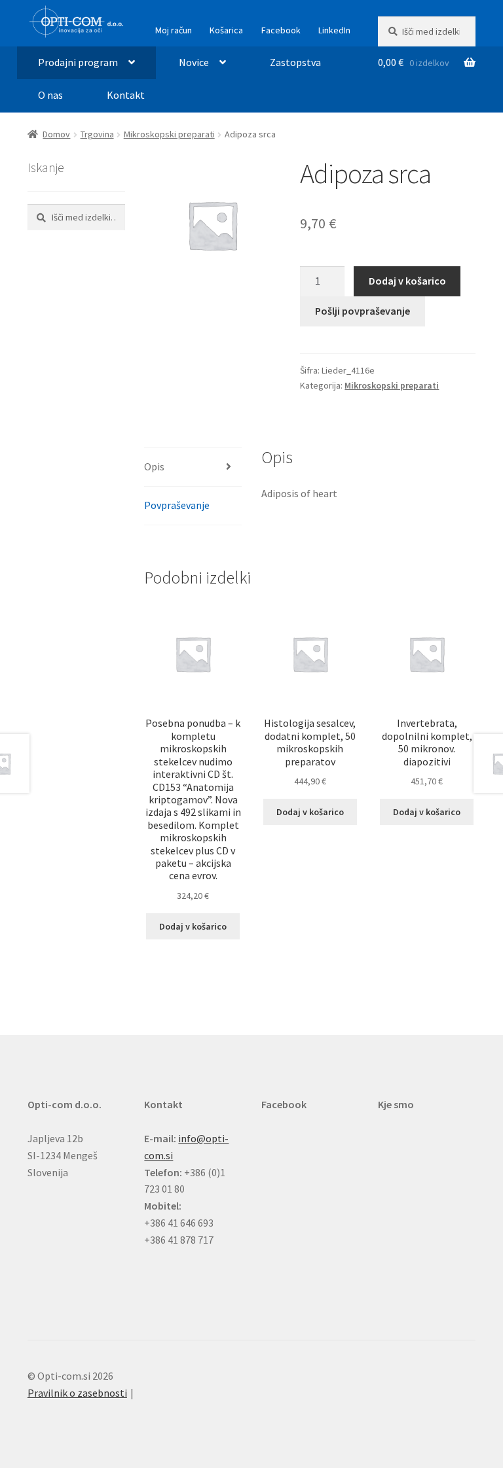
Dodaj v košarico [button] (193, 926)
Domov (56, 134)
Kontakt (126, 94)
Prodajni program (78, 62)
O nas (50, 94)
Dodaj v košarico (407, 280)
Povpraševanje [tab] (177, 505)
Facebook (281, 30)
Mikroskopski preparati (169, 134)
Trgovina (97, 134)
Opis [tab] (154, 466)
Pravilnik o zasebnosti (77, 1392)
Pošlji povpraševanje (362, 310)
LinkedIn (334, 30)
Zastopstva (295, 62)
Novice (194, 62)
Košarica (226, 30)
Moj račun (173, 30)
